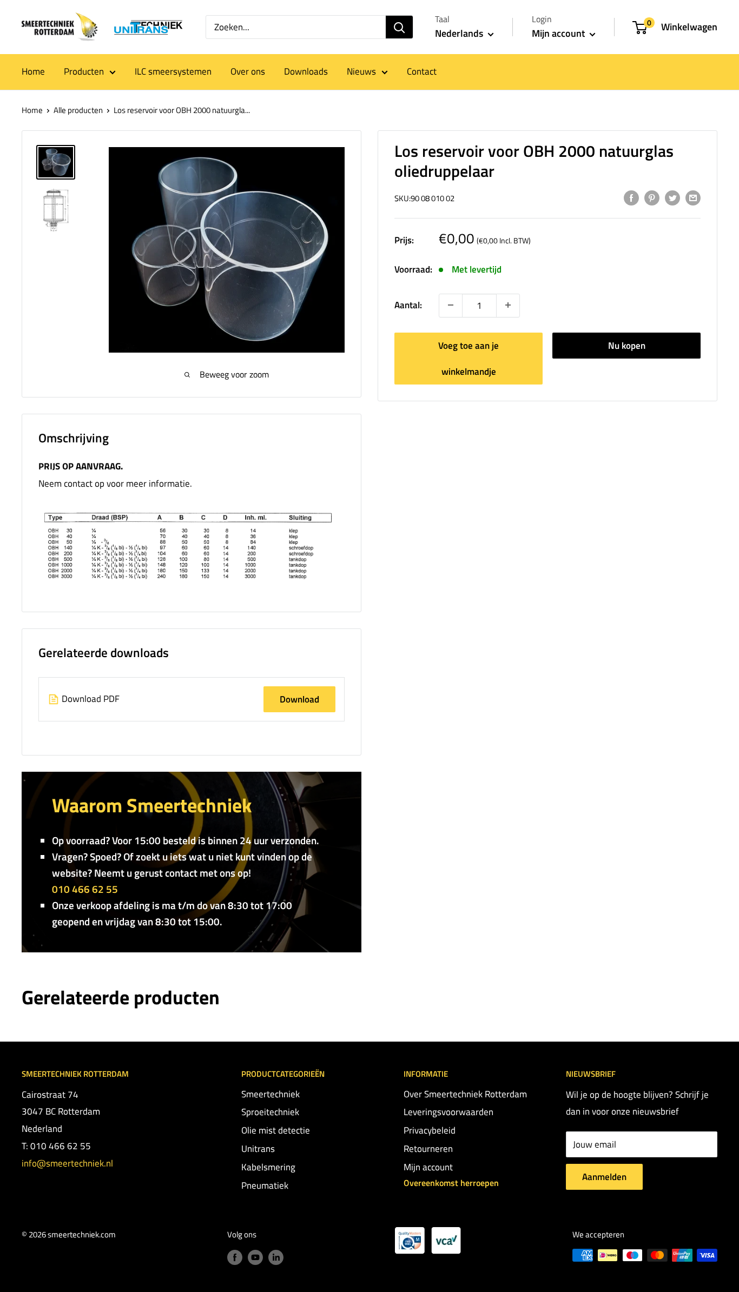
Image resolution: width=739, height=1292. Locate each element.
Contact (422, 71)
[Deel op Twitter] (672, 197)
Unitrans (258, 1149)
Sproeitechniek (270, 1112)
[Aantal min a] (508, 305)
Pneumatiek (264, 1185)
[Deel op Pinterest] (651, 197)
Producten (84, 71)
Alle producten (78, 110)
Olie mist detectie (275, 1130)
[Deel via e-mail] (693, 197)
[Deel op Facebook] (631, 197)
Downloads (306, 71)
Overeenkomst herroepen (451, 1183)
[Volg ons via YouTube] (255, 1256)
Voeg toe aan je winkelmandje (468, 358)
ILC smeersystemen (173, 71)
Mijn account (559, 33)
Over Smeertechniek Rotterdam (465, 1094)
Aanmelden (604, 1177)
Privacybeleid (430, 1130)
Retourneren (428, 1149)
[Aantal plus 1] (450, 305)
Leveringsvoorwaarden (448, 1112)
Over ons (247, 71)
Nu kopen (626, 345)
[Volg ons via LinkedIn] (275, 1256)
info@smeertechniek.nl (67, 1163)
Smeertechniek (270, 1094)
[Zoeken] (399, 27)
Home (33, 71)
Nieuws (361, 71)
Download (299, 699)
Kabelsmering (268, 1167)
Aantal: (408, 305)
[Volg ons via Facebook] (234, 1256)
